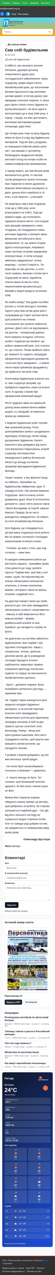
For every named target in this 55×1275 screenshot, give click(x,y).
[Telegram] (8, 14)
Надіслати (11, 905)
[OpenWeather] (43, 1079)
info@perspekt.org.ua (10, 8)
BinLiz (45, 1260)
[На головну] (12, 23)
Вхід (14, 14)
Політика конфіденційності (13, 1271)
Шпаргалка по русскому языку (22, 1052)
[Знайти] (50, 32)
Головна (6, 3)
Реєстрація (23, 14)
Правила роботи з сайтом (13, 1268)
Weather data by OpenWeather (15, 1243)
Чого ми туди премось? (18, 1043)
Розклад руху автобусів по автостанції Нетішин (26, 1019)
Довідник (34, 3)
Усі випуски (31, 1002)
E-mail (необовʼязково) (16, 873)
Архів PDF (30, 1268)
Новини (16, 3)
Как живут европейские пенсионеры (25, 1063)
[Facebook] (2, 14)
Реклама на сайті (34, 1271)
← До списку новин (16, 44)
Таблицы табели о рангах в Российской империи (27, 1033)
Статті (25, 3)
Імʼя (7, 863)
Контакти (45, 3)
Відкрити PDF (13, 1002)
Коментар (10, 883)
